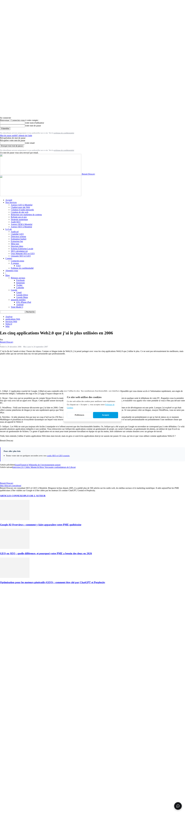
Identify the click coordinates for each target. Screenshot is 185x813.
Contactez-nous (17, 261)
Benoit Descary (6, 342)
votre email (30, 143)
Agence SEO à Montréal (21, 227)
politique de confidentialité (64, 133)
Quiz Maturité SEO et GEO (23, 253)
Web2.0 (8, 324)
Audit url (15, 231)
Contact (8, 258)
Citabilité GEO (17, 234)
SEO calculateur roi (19, 251)
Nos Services (11, 202)
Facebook (20, 280)
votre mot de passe (33, 125)
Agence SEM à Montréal (21, 224)
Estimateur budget (18, 239)
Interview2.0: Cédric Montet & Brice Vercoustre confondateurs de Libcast (44, 467)
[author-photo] (6, 481)
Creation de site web (19, 212)
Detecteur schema (18, 236)
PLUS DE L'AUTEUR (35, 496)
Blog (7, 275)
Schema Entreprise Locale (22, 248)
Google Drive (22, 295)
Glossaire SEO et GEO (21, 256)
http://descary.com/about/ (10, 485)
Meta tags (15, 244)
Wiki (7, 326)
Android (19, 304)
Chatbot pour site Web (20, 207)
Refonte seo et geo (19, 217)
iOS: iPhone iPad (23, 302)
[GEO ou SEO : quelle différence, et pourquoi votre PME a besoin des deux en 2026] (15, 548)
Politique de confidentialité (22, 268)
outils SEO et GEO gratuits (58, 455)
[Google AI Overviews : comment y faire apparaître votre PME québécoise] (15, 519)
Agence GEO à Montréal (21, 205)
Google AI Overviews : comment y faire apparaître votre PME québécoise (40, 524)
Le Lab (8, 229)
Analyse (8, 316)
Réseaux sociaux (18, 278)
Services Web (11, 321)
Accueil (8, 200)
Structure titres (17, 246)
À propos (15, 263)
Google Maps (22, 297)
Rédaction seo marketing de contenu (26, 214)
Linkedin (20, 287)
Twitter (19, 285)
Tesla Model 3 (17, 307)
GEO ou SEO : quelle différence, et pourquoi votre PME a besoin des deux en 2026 (46, 553)
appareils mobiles (18, 300)
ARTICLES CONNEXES (12, 496)
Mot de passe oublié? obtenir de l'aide (16, 135)
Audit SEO (15, 222)
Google (14, 290)
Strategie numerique (19, 219)
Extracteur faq (17, 241)
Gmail (19, 292)
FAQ (18, 266)
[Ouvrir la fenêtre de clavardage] (178, 806)
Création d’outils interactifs (22, 210)
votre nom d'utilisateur (34, 123)
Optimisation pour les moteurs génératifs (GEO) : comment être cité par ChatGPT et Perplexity (52, 582)
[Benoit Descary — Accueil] (40, 195)
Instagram (20, 283)
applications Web (12, 319)
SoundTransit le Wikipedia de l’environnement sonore (38, 465)
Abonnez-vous (11, 270)
